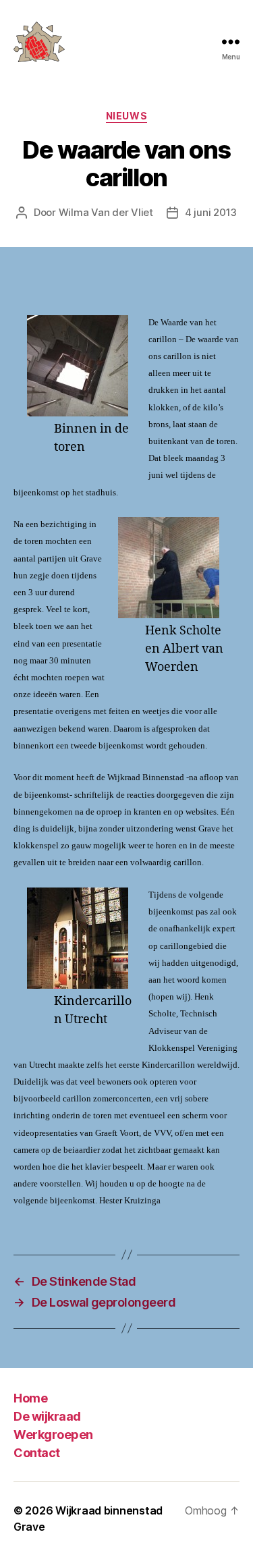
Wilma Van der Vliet (106, 212)
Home (30, 1398)
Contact (36, 1453)
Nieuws (126, 115)
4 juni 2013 (211, 212)
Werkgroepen (53, 1434)
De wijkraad (47, 1416)
